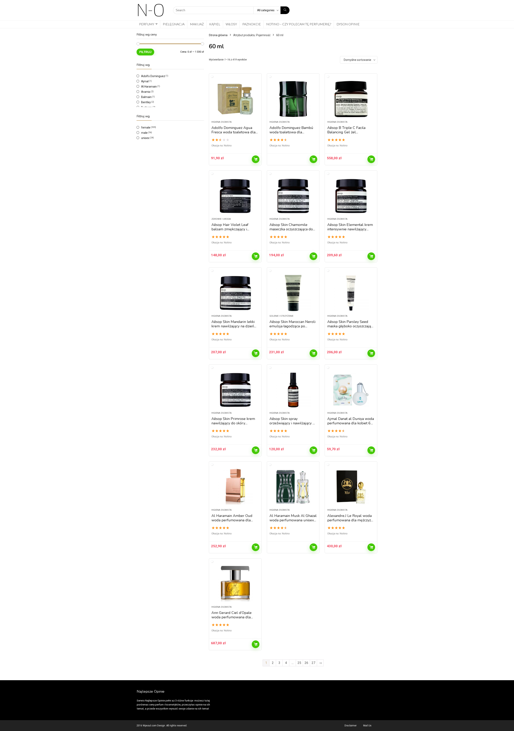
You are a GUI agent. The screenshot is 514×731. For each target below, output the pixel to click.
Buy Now (255, 159)
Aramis (145, 91)
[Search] (285, 10)
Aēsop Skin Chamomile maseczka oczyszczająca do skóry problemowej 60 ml (291, 229)
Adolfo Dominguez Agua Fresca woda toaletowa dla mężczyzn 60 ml (233, 132)
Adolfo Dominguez (153, 76)
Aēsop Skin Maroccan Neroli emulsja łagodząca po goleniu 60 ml (292, 326)
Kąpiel (214, 24)
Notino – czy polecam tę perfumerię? (298, 24)
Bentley (146, 102)
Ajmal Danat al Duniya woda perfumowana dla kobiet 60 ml (350, 423)
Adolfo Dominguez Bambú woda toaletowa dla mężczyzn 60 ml (291, 132)
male (144, 132)
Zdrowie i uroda (221, 219)
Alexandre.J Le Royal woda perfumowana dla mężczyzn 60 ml (350, 520)
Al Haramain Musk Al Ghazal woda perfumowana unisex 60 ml (293, 520)
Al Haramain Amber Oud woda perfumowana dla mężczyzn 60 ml (231, 520)
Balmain (146, 97)
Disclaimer (351, 725)
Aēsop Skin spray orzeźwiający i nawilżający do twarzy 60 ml (293, 423)
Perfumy (146, 24)
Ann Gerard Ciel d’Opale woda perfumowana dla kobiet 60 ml (231, 617)
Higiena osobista (221, 122)
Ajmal (145, 81)
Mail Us (367, 725)
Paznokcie (251, 24)
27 (313, 663)
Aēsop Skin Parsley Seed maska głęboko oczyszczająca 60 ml (350, 326)
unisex (145, 138)
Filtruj (145, 52)
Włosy (231, 24)
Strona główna (218, 35)
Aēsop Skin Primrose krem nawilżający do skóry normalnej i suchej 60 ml (233, 423)
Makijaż (197, 24)
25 (299, 663)
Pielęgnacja (174, 24)
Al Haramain (149, 86)
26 (306, 663)
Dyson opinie (348, 24)
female (145, 127)
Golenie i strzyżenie (281, 316)
